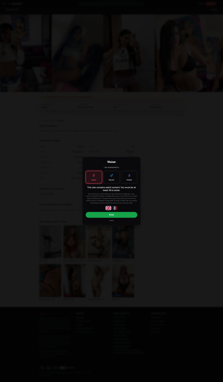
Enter (111, 215)
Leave (111, 220)
